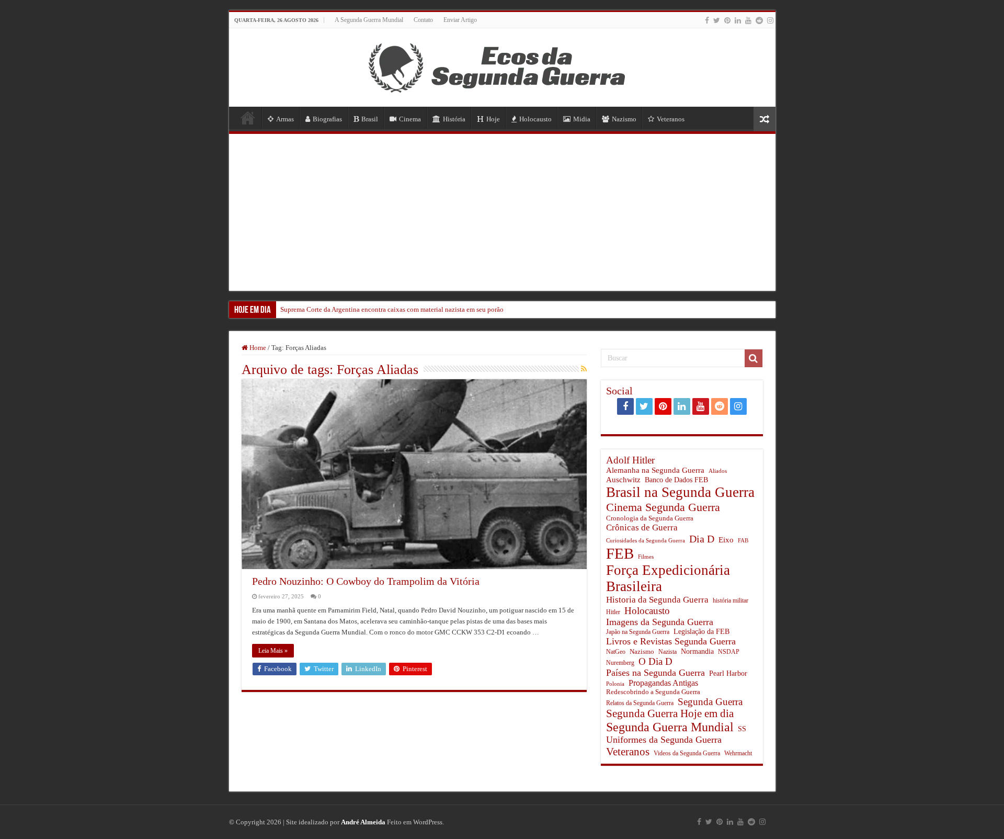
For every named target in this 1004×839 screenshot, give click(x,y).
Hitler (613, 612)
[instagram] (770, 20)
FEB (620, 553)
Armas (285, 119)
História (454, 119)
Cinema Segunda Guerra (663, 507)
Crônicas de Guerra (642, 527)
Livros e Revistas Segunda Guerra (671, 641)
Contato (423, 20)
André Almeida (363, 822)
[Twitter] (716, 20)
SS (742, 728)
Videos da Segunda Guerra (687, 753)
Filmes (646, 557)
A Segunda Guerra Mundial (369, 20)
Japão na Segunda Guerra (637, 632)
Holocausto (535, 119)
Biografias (327, 119)
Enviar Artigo (460, 20)
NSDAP (728, 652)
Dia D (701, 539)
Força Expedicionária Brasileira (668, 578)
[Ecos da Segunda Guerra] (502, 65)
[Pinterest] (727, 20)
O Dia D (655, 661)
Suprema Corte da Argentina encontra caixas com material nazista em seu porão (392, 309)
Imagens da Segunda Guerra (659, 622)
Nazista (667, 652)
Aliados (718, 471)
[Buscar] (753, 358)
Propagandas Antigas (663, 682)
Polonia (615, 684)
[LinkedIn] (738, 20)
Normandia (697, 651)
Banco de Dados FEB (676, 480)
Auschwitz (623, 479)
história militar (730, 600)
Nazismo (624, 119)
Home (247, 118)
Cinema (410, 119)
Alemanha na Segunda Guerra (655, 470)
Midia (581, 119)
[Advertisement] (502, 212)
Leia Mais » (273, 650)
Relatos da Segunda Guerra (640, 703)
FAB (743, 540)
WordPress (427, 822)
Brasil (369, 119)
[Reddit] (759, 20)
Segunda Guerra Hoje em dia (670, 713)
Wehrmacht (738, 753)
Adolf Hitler (630, 460)
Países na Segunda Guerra (655, 672)
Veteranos (670, 119)
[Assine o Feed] (584, 369)
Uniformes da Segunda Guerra (664, 739)
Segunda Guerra (710, 701)
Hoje (493, 119)
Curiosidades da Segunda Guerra (645, 540)
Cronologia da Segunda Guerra (649, 518)
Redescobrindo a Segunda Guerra (653, 692)
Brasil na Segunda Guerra (680, 492)
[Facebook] (707, 20)
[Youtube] (748, 20)
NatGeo (615, 651)
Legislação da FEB (701, 632)
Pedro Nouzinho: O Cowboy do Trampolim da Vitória (366, 581)
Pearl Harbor (728, 673)
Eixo (726, 540)
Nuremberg (620, 663)
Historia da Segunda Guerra (657, 600)
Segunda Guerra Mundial (670, 727)
